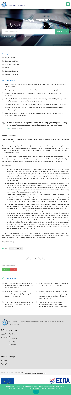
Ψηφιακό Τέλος (18, 248)
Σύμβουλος (11, 24)
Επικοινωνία (5, 337)
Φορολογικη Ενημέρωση (23, 36)
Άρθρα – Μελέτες (10, 58)
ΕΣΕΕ (10, 248)
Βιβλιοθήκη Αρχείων (11, 74)
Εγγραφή (4, 364)
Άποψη (7, 68)
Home (4, 24)
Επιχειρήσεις (36, 24)
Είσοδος (4, 361)
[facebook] (31, 258)
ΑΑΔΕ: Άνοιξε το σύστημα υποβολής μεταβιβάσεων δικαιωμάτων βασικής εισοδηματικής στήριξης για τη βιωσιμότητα (53, 304)
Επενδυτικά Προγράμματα (13, 64)
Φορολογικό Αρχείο (11, 71)
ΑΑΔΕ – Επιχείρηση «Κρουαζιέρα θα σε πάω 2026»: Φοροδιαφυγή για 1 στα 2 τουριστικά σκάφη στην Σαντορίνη (19, 285)
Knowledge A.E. (40, 373)
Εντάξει (36, 391)
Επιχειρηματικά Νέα (23, 24)
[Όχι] (69, 390)
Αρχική (3, 334)
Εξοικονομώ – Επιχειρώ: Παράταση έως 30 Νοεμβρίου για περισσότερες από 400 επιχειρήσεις (35, 104)
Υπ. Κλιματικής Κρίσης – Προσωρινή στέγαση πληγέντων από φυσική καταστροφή (31, 90)
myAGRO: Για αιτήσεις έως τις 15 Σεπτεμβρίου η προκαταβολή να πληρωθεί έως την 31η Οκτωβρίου (18, 294)
